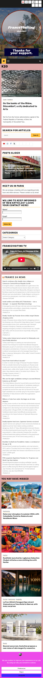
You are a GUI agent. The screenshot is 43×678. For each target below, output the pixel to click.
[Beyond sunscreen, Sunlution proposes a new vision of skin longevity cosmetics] (22, 627)
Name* (5, 209)
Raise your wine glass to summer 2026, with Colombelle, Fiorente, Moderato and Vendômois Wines (21, 516)
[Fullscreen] (38, 268)
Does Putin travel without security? (13, 361)
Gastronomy (9, 162)
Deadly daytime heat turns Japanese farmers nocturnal (20, 422)
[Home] (4, 61)
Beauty (5, 643)
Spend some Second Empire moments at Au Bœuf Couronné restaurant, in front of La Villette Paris (20, 169)
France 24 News (15, 277)
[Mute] (35, 268)
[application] (21, 260)
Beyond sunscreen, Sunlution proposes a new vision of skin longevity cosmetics (20, 647)
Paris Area (24, 162)
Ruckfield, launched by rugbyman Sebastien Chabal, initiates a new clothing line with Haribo (21, 560)
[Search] (40, 61)
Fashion (5, 555)
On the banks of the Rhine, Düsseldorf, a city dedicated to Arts (20, 106)
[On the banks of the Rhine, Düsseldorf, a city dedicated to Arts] (22, 83)
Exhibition (10, 99)
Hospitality (17, 162)
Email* (4, 216)
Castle (5, 99)
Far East (5, 599)
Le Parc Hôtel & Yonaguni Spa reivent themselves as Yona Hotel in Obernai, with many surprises (20, 604)
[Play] (5, 268)
